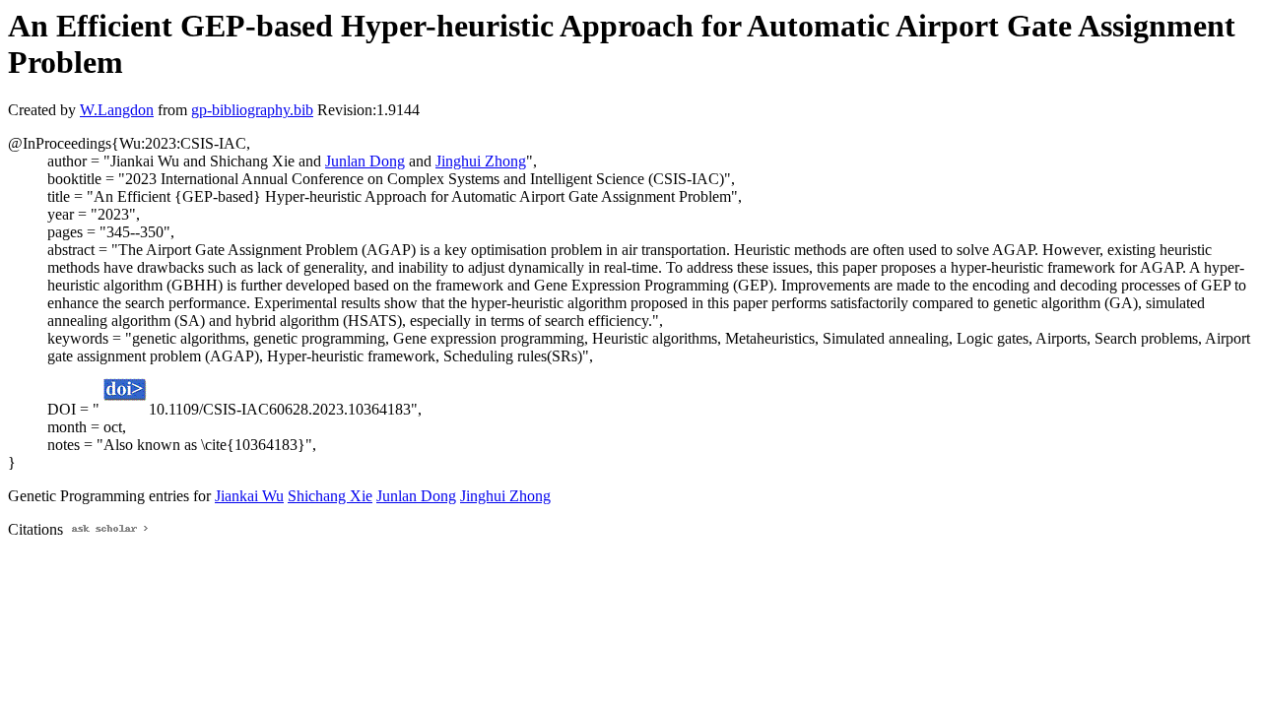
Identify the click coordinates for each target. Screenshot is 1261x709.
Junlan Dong (365, 161)
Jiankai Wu (249, 495)
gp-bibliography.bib (252, 109)
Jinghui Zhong (480, 161)
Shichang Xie (330, 495)
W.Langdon (117, 109)
